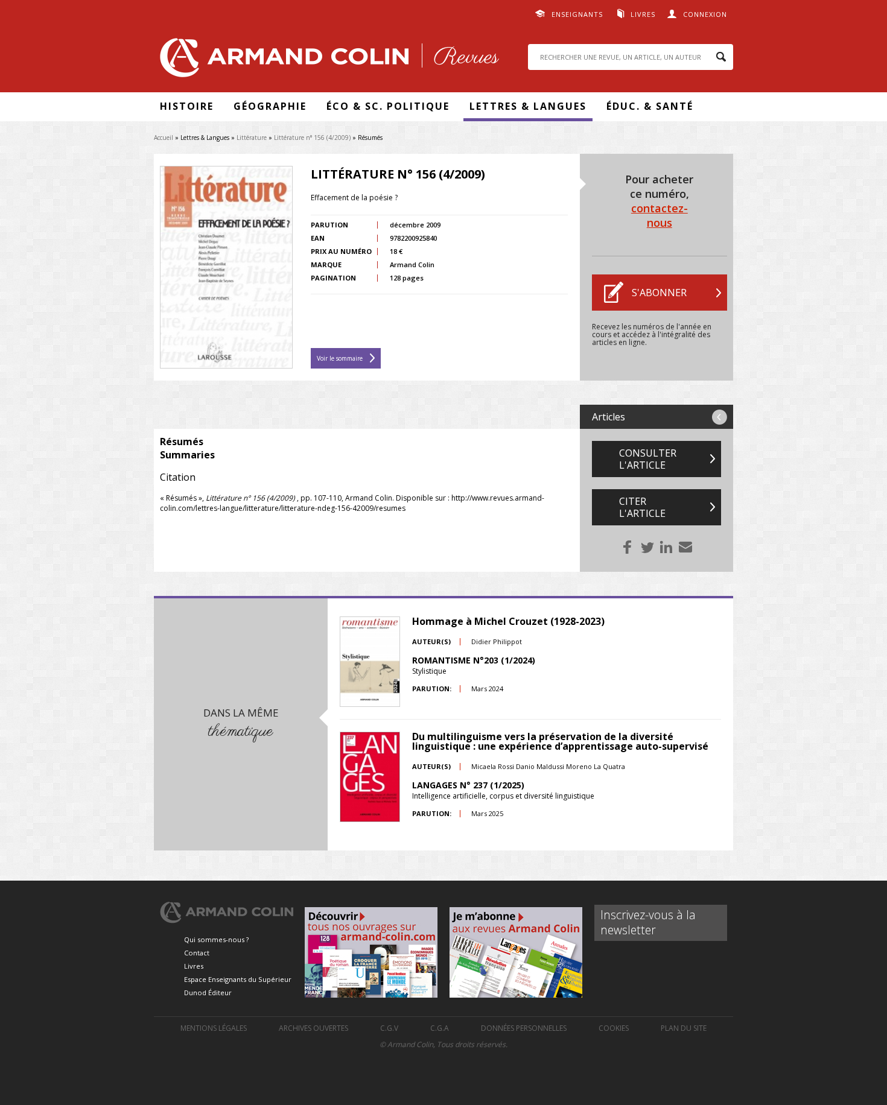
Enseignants (577, 14)
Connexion (705, 14)
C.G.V (389, 1028)
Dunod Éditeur (208, 992)
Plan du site (684, 1028)
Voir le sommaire (340, 358)
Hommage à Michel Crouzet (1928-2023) (508, 621)
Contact (196, 952)
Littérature (252, 137)
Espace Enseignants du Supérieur (237, 979)
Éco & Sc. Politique (388, 106)
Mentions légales (213, 1028)
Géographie (270, 106)
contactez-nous (659, 215)
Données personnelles (524, 1028)
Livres (643, 14)
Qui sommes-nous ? (216, 939)
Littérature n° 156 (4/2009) (313, 137)
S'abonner (659, 292)
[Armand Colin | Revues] (326, 60)
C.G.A (439, 1028)
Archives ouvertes (313, 1028)
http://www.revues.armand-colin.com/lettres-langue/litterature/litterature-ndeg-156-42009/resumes (352, 503)
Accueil (163, 137)
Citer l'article (642, 507)
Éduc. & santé (649, 106)
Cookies (614, 1028)
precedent (719, 417)
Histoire (187, 106)
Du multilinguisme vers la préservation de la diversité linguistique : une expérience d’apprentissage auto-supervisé (560, 741)
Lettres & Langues (528, 106)
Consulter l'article (647, 459)
